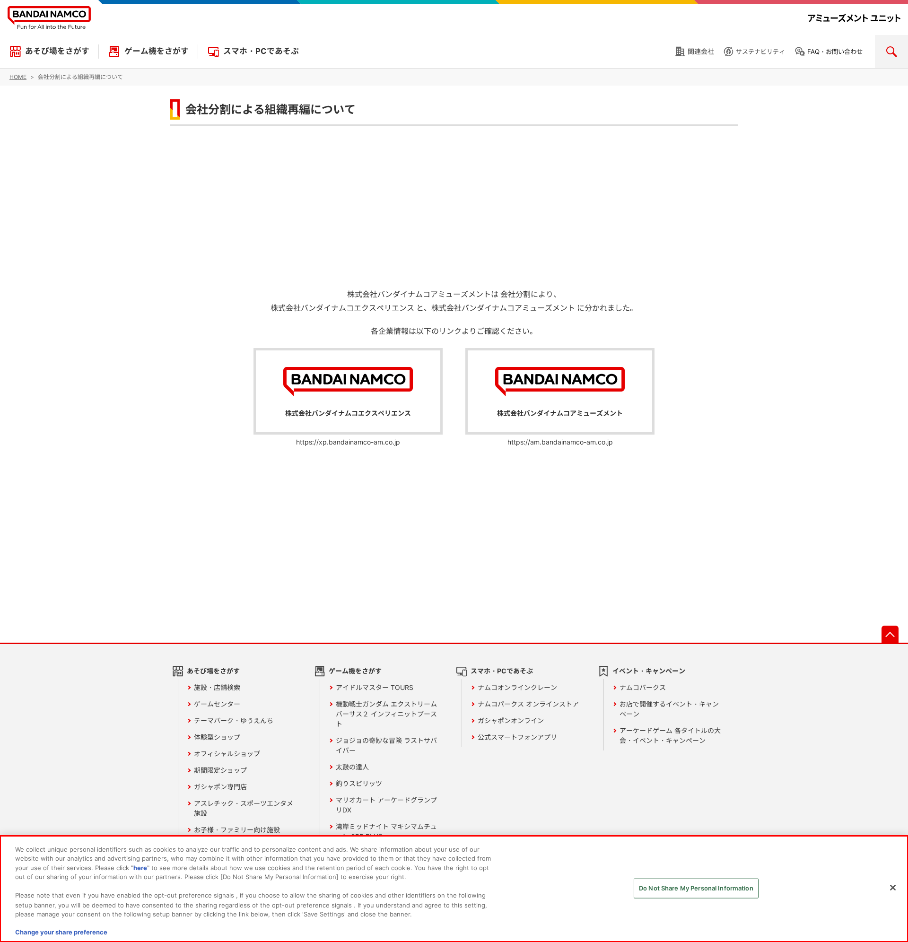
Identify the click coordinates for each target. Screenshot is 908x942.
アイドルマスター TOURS (374, 687)
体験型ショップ (217, 737)
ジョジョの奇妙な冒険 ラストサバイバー (386, 745)
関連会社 (701, 51)
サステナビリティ (760, 51)
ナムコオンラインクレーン (517, 687)
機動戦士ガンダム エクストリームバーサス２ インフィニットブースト (386, 714)
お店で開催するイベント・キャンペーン (669, 709)
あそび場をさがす (57, 51)
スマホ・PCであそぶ (261, 51)
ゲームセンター (217, 704)
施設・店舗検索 (217, 687)
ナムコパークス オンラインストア (528, 704)
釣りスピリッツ (359, 783)
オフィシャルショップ (227, 754)
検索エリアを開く (891, 51)
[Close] (892, 887)
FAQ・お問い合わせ (835, 51)
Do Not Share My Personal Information (696, 888)
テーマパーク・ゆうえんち (233, 720)
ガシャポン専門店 (220, 787)
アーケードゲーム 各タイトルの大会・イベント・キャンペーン (670, 735)
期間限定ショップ (220, 770)
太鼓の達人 (352, 767)
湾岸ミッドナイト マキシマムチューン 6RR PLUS (386, 831)
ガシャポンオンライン (511, 720)
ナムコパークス (643, 687)
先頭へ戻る (890, 634)
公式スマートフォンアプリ (517, 737)
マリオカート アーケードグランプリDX (386, 805)
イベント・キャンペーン (648, 671)
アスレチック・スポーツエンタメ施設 (243, 808)
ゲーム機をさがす (156, 51)
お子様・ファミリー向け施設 (237, 830)
